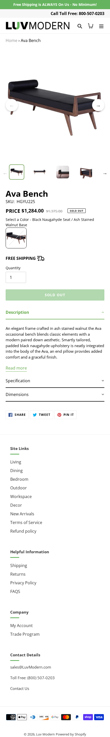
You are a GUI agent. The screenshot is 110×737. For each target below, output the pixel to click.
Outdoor (18, 488)
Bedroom (19, 479)
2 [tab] (47, 161)
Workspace (21, 496)
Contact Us (19, 688)
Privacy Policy (23, 583)
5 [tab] (70, 161)
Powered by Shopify (71, 734)
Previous (12, 105)
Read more (16, 368)
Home (11, 40)
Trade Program (25, 634)
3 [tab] (55, 161)
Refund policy (23, 531)
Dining (16, 470)
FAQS (15, 591)
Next (98, 105)
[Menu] (101, 25)
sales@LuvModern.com (30, 667)
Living (15, 462)
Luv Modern (45, 734)
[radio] (16, 238)
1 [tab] (39, 161)
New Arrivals (22, 514)
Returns (18, 574)
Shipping (18, 565)
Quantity (13, 267)
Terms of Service (26, 522)
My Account (21, 625)
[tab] (55, 312)
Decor (16, 505)
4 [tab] (62, 161)
